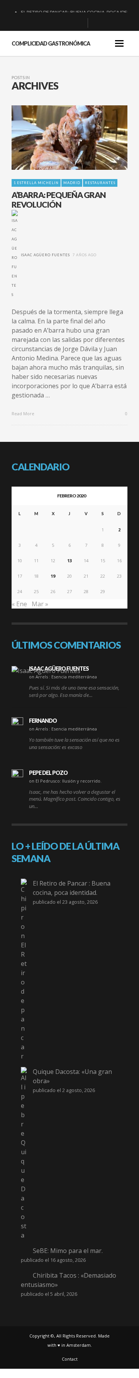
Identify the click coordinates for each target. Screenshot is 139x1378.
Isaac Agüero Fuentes (45, 255)
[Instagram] (66, 23)
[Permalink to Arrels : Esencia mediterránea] (46, 670)
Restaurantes (100, 183)
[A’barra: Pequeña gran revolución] (57, 137)
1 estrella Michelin (36, 183)
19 (53, 576)
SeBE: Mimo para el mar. (68, 1250)
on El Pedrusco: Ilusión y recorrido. (65, 781)
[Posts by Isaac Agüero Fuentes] (15, 255)
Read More (24, 413)
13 (69, 560)
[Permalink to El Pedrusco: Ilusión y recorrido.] (17, 775)
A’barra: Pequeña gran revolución (59, 199)
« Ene (19, 604)
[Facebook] (41, 23)
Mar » (40, 604)
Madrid (71, 183)
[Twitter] (79, 23)
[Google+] (54, 23)
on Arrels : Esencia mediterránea (63, 677)
